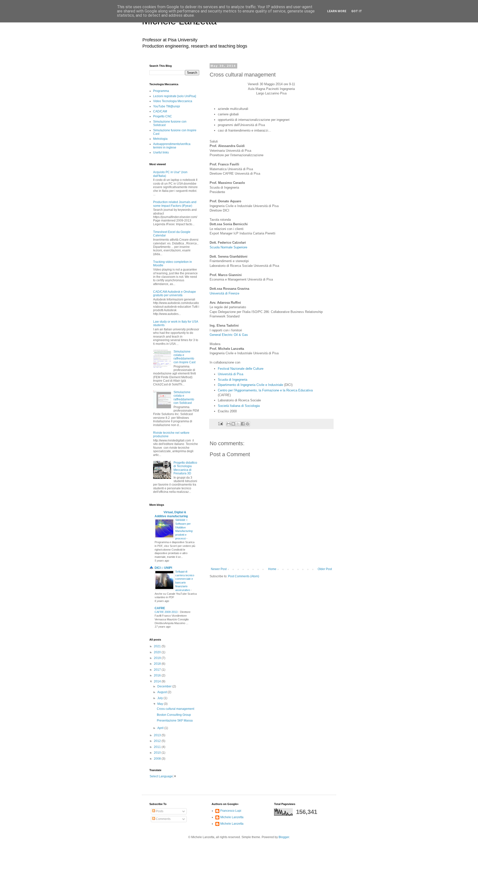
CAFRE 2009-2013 (166, 611)
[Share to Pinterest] (247, 423)
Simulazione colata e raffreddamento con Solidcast (184, 397)
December (164, 686)
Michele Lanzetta (231, 817)
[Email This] (228, 423)
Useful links (161, 152)
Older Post (325, 569)
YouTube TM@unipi (166, 106)
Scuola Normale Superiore (228, 247)
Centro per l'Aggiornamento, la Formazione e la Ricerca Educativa (265, 390)
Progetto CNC (162, 116)
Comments (163, 819)
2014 (158, 681)
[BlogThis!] (233, 423)
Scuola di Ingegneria (232, 379)
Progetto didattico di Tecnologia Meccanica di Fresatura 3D (185, 468)
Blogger (284, 837)
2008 (158, 758)
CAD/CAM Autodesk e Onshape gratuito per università (174, 293)
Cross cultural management (175, 709)
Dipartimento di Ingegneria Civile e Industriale (250, 385)
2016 (158, 675)
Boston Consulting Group (174, 715)
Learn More (336, 11)
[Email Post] (220, 423)
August (162, 692)
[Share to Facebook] (242, 423)
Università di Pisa (230, 374)
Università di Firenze (224, 293)
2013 (158, 735)
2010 (158, 752)
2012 (158, 741)
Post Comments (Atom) (243, 576)
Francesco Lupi (230, 810)
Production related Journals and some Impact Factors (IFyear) (174, 203)
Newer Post (219, 569)
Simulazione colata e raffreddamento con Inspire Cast (184, 357)
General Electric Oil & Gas (229, 335)
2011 (158, 747)
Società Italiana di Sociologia (239, 406)
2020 (158, 652)
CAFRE (160, 608)
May (160, 704)
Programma (161, 91)
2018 (158, 663)
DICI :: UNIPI (163, 568)
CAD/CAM (160, 111)
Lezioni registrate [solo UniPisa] (174, 96)
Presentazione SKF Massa (175, 720)
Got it (356, 11)
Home (272, 569)
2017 (158, 669)
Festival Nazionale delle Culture (240, 368)
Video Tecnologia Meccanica (172, 101)
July (160, 698)
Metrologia (160, 139)
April (160, 728)
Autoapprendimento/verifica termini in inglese (171, 145)
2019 (158, 658)
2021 (158, 646)
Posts (159, 811)
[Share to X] (238, 423)
